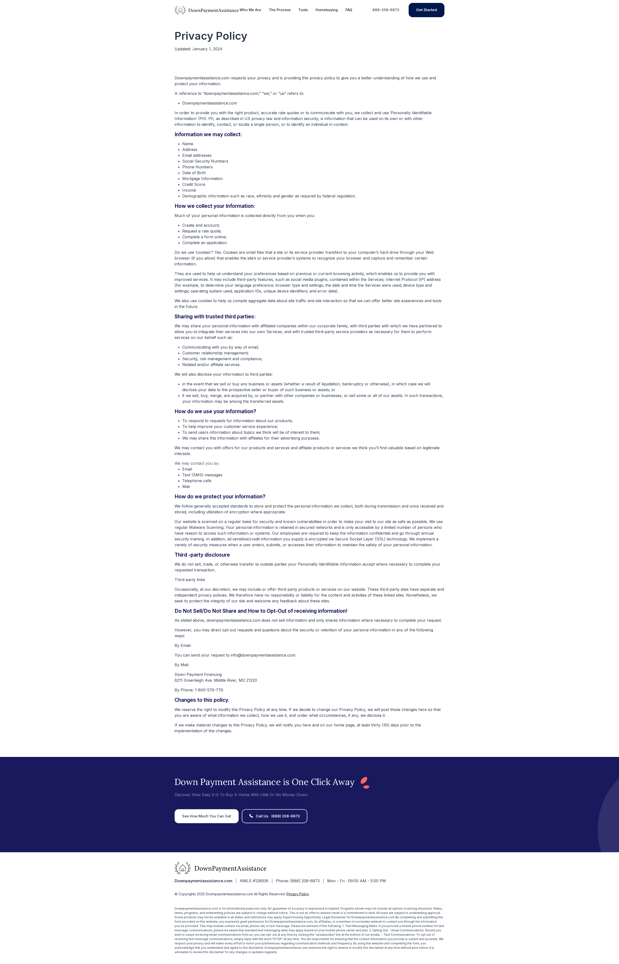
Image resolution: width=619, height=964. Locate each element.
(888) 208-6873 (278, 816)
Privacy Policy (298, 894)
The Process (280, 10)
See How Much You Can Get (206, 816)
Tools (303, 10)
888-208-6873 (385, 9)
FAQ (349, 10)
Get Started (426, 9)
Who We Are (250, 10)
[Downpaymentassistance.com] (207, 9)
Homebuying (327, 10)
